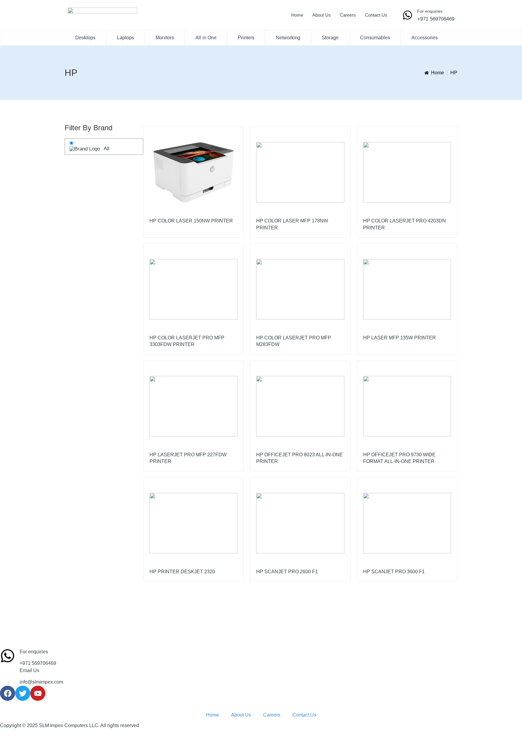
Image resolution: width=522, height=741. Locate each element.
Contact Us (376, 15)
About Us (321, 15)
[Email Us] (7, 674)
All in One (206, 37)
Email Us (29, 670)
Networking (288, 37)
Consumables (375, 37)
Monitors (165, 37)
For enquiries (430, 11)
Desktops (85, 37)
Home (297, 15)
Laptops (125, 37)
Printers (246, 37)
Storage (330, 37)
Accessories (424, 37)
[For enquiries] (407, 15)
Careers (348, 15)
